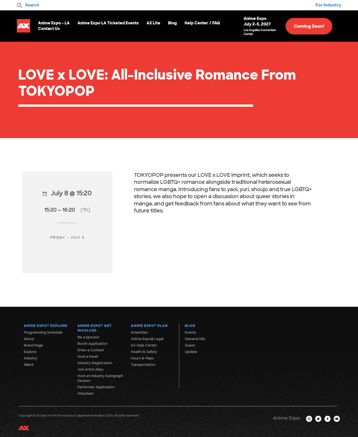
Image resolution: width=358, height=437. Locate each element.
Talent (29, 364)
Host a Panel (87, 356)
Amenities (139, 332)
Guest (190, 345)
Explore (30, 352)
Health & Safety (144, 352)
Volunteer (85, 393)
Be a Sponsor (88, 337)
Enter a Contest (90, 350)
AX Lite (153, 22)
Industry (30, 358)
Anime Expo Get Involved (94, 328)
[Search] (19, 5)
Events (190, 332)
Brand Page (33, 345)
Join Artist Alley (90, 369)
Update (191, 352)
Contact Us (49, 28)
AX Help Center (144, 345)
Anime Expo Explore (45, 326)
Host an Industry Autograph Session (100, 378)
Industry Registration (94, 363)
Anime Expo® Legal (147, 339)
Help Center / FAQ (202, 22)
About (29, 339)
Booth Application (92, 343)
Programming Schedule (43, 332)
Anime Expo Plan (149, 326)
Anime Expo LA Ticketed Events (108, 22)
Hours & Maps (142, 358)
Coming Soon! (309, 26)
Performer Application (96, 387)
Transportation (143, 364)
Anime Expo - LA (54, 22)
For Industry (328, 5)
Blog (172, 22)
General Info (195, 339)
